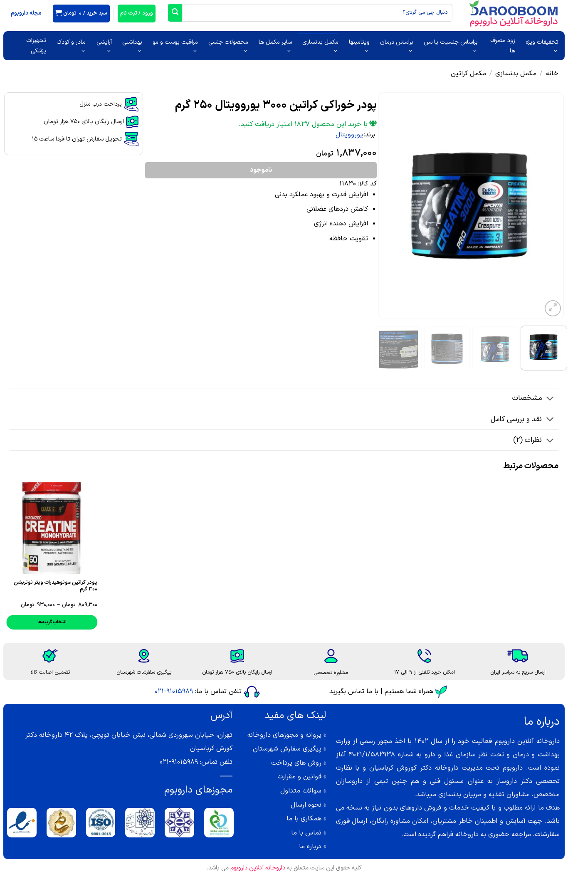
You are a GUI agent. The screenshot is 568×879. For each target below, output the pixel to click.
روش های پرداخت (296, 763)
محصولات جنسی (228, 42)
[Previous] (549, 205)
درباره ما (310, 847)
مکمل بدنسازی (320, 42)
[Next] (386, 205)
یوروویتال (349, 135)
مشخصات (527, 398)
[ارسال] (175, 13)
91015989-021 (174, 691)
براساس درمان (396, 42)
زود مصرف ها (502, 45)
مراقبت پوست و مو (175, 42)
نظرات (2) (527, 440)
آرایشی (103, 42)
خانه (552, 74)
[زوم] (553, 308)
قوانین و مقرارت (299, 777)
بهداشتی (132, 42)
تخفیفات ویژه (542, 42)
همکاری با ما (303, 819)
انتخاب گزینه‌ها (52, 622)
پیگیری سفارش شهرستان (287, 749)
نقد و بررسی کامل (516, 419)
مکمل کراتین (468, 74)
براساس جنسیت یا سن (451, 42)
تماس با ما (306, 833)
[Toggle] (550, 399)
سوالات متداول (300, 791)
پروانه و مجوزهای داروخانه (284, 735)
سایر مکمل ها (275, 42)
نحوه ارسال (306, 805)
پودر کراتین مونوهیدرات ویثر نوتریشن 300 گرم (55, 586)
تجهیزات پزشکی (36, 45)
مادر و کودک (71, 42)
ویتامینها (359, 42)
